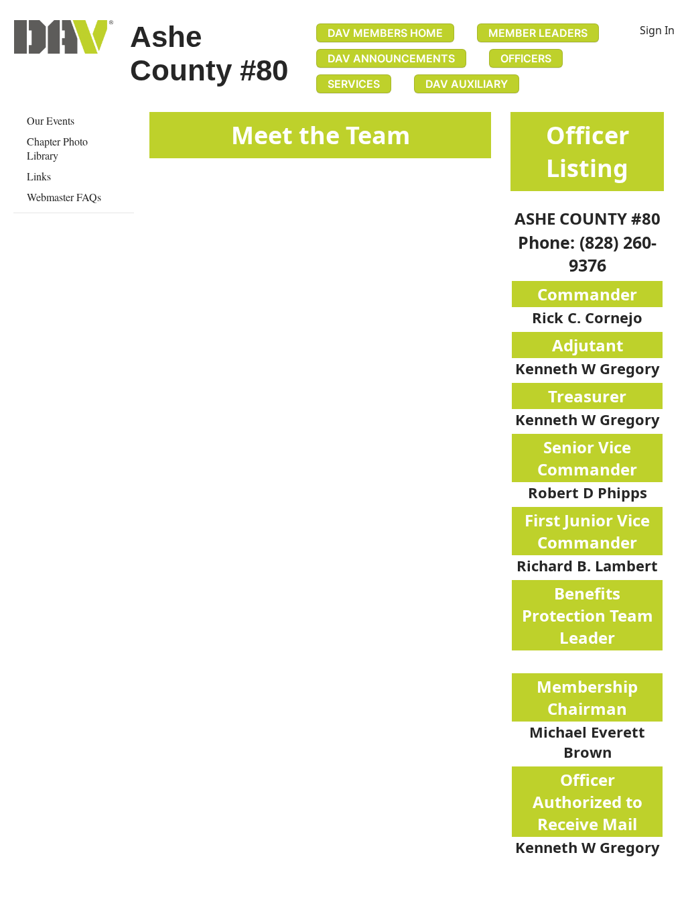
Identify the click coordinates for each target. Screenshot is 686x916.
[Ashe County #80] (63, 37)
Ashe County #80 (209, 53)
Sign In (657, 30)
